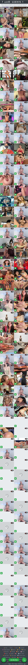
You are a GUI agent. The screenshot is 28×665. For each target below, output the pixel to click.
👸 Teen (18, 649)
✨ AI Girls (14, 657)
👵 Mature (13, 649)
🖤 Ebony (10, 647)
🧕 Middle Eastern (6, 649)
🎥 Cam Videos (21, 659)
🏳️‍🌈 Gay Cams (6, 655)
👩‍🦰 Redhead (12, 651)
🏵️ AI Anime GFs (20, 657)
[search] (24, 660)
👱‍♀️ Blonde (24, 649)
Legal (24, 663)
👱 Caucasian (21, 647)
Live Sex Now (14, 660)
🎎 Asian (5, 647)
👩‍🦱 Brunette (6, 651)
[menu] (3, 660)
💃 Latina (16, 647)
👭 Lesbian (11, 653)
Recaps (16, 663)
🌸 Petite (22, 651)
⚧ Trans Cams (13, 655)
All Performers (20, 663)
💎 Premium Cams (21, 655)
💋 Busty (6, 653)
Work (13, 663)
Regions (9, 663)
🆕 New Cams (21, 653)
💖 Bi (16, 653)
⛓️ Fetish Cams (7, 657)
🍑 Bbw (17, 651)
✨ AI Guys (6, 659)
